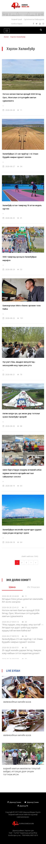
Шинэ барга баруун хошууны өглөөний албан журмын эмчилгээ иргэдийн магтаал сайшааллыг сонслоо (22, 473)
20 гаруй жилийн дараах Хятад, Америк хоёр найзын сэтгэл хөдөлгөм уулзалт (21, 652)
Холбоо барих (16, 24)
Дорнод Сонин (15, 802)
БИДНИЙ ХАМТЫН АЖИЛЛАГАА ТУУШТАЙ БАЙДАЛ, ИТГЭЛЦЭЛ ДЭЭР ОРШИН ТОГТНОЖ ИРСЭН (21, 771)
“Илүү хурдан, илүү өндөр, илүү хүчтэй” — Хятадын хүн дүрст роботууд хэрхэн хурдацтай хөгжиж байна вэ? (22, 627)
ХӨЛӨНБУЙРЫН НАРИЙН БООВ (17, 702)
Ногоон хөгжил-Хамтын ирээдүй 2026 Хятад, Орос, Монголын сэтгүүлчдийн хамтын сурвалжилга (22, 97)
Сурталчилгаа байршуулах (34, 19)
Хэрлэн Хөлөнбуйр (17, 37)
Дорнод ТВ (23, 806)
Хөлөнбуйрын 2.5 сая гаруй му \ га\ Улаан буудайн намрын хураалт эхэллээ (22, 640)
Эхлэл (6, 37)
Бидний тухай (17, 19)
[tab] (12, 587)
